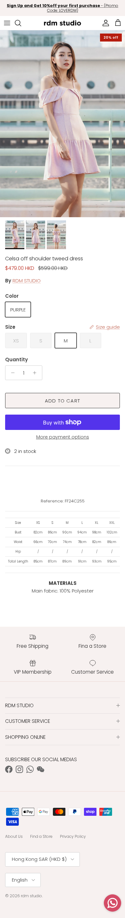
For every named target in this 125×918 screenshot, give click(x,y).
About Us (14, 836)
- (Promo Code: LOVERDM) (62, 8)
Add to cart (62, 400)
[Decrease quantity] (11, 373)
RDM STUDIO (27, 280)
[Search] (21, 23)
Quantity (16, 359)
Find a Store (41, 836)
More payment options (62, 437)
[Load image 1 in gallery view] (62, 123)
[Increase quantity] (36, 373)
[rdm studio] (62, 23)
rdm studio (31, 896)
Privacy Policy (73, 836)
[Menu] (7, 23)
